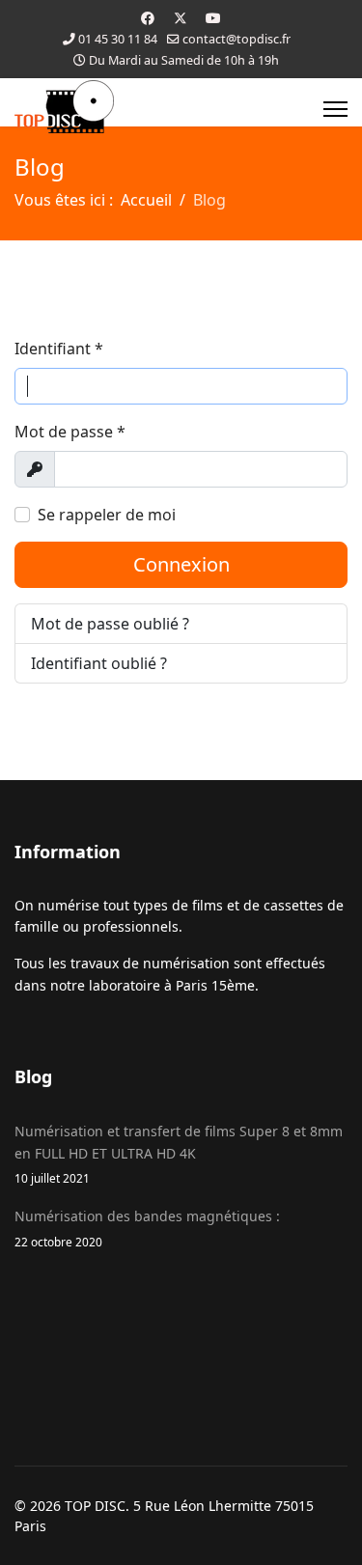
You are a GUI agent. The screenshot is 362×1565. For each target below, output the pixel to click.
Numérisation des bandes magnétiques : (147, 1227)
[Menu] (335, 109)
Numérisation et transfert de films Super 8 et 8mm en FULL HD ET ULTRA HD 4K (178, 1154)
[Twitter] (180, 18)
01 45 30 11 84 (117, 39)
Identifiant (58, 348)
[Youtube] (213, 18)
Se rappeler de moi (107, 514)
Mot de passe (69, 431)
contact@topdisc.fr (236, 39)
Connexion (181, 564)
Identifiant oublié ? (99, 663)
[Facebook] (147, 18)
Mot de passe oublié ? (110, 623)
